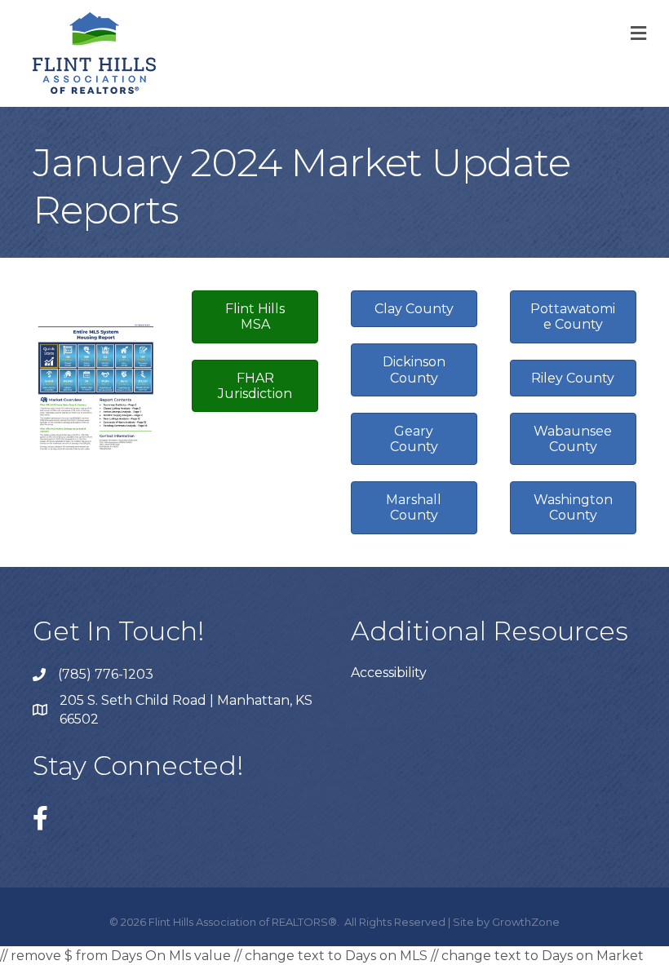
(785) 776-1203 (105, 674)
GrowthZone (526, 921)
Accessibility (389, 672)
